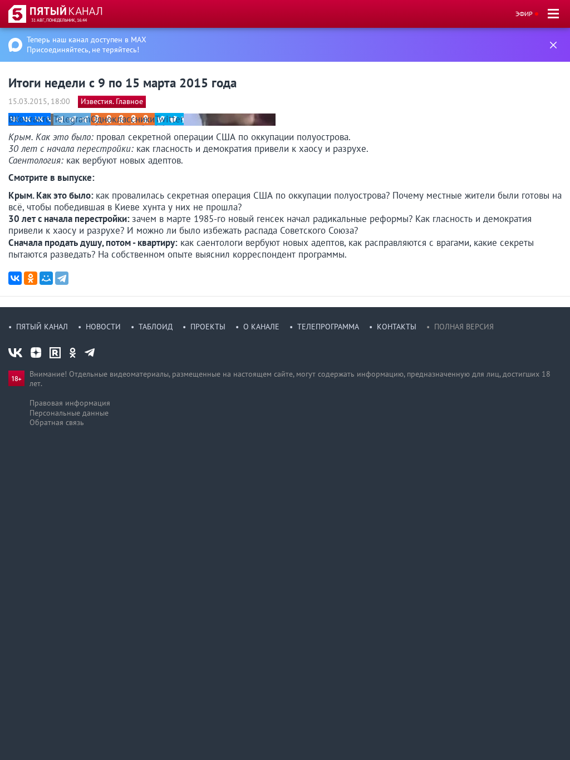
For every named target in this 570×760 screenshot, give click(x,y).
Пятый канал (42, 327)
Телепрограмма (328, 327)
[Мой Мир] (46, 278)
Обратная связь (57, 422)
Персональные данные (69, 413)
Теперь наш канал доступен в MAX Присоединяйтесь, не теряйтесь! (86, 44)
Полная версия (464, 327)
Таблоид (156, 327)
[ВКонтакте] (15, 278)
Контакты (396, 327)
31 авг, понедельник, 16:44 (59, 20)
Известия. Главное (112, 101)
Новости (103, 327)
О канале (261, 327)
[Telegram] (61, 278)
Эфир (524, 13)
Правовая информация (70, 403)
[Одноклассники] (30, 278)
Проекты (207, 327)
